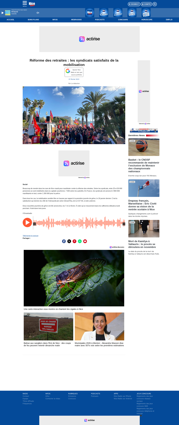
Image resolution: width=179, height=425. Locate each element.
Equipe (25, 399)
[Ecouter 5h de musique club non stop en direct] (144, 130)
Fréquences (27, 404)
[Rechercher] (154, 4)
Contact (26, 396)
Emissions (72, 396)
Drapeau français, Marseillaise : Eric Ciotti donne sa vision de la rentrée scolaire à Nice (142, 205)
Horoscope (147, 20)
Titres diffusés (28, 401)
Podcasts (100, 20)
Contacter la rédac (52, 399)
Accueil (10, 20)
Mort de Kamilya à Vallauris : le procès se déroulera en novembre (142, 244)
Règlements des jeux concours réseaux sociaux (145, 398)
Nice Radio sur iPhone (122, 396)
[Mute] (37, 12)
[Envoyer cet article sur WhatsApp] (79, 242)
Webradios (76, 20)
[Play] (3, 13)
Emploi (169, 20)
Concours (123, 20)
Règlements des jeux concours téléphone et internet (145, 411)
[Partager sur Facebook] (63, 242)
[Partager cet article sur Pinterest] (74, 242)
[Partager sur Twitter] (68, 242)
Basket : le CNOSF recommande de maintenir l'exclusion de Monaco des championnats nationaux (143, 165)
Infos (55, 20)
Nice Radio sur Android (123, 399)
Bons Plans (33, 20)
